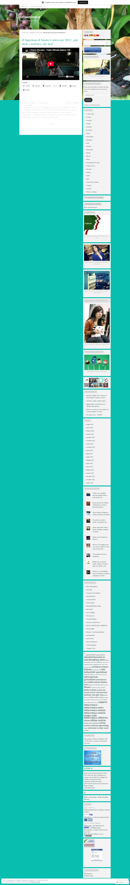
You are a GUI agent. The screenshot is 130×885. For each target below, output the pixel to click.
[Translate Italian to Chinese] (97, 36)
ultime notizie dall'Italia (91, 723)
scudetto (95, 699)
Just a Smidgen (90, 612)
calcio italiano (87, 662)
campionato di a (105, 662)
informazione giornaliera (91, 678)
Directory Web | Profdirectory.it (97, 775)
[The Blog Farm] (89, 834)
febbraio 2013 (90, 470)
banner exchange (88, 786)
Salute (88, 175)
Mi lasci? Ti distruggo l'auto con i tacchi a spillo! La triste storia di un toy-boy (101, 547)
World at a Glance (91, 192)
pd (104, 695)
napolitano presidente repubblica (98, 687)
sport (105, 699)
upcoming (104, 725)
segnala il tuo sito (89, 777)
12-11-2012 (74, 107)
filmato (85, 674)
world (106, 727)
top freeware (87, 773)
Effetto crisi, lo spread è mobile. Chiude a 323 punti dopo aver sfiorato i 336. (100, 564)
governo (98, 674)
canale (106, 664)
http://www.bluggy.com (100, 777)
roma (92, 699)
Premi (88, 159)
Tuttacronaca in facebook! (94, 197)
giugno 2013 (89, 457)
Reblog (88, 172)
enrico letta (98, 669)
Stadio (89, 702)
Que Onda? (89, 609)
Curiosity (97, 856)
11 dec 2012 (36, 107)
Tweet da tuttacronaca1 (90, 207)
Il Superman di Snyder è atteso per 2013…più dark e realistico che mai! (50, 42)
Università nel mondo (92, 182)
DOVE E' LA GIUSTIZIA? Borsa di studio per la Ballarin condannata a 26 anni (101, 573)
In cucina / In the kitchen (36, 6)
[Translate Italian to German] (91, 36)
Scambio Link (88, 779)
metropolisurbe (90, 635)
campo (103, 664)
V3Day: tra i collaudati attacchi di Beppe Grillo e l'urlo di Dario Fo (100, 495)
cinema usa (46, 110)
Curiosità (89, 127)
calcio (107, 660)
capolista (86, 667)
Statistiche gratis (88, 876)
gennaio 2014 (90, 434)
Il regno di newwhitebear (93, 593)
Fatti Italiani (89, 136)
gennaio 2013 (90, 473)
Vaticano (88, 188)
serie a (99, 699)
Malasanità (89, 149)
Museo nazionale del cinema (65, 110)
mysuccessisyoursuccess (93, 622)
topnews (49, 112)
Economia (89, 130)
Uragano (88, 185)
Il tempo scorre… (24, 6)
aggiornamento (100, 655)
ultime (87, 720)
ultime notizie (53, 117)
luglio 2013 (89, 453)
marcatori (106, 685)
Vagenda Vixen (90, 648)
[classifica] (92, 764)
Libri (87, 143)
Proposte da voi (90, 166)
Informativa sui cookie (35, 882)
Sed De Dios (90, 638)
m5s (102, 685)
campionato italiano (88, 664)
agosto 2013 (89, 450)
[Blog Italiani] (96, 828)
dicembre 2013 (90, 437)
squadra (85, 702)
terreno (92, 702)
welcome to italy (95, 727)
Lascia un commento (72, 103)
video (85, 728)
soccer (102, 699)
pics (88, 697)
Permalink (44, 103)
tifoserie (96, 702)
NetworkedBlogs (95, 849)
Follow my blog (97, 859)
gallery (91, 674)
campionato (99, 662)
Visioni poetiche (91, 599)
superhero (35, 112)
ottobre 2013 (89, 444)
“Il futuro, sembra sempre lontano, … (97, 401)
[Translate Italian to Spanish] (94, 36)
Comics (88, 123)
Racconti (88, 169)
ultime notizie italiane (95, 724)
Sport (87, 179)
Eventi (88, 133)
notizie (93, 689)
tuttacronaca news (38, 114)
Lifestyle (88, 146)
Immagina (89, 140)
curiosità (94, 669)
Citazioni (89, 120)
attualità (88, 657)
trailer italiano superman (62, 112)
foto (89, 674)
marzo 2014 (89, 427)
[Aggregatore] (88, 836)
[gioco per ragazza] (88, 828)
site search (87, 823)
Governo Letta (104, 674)
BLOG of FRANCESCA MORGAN (96, 625)
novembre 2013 (90, 440)
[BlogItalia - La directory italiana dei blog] (96, 817)
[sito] (92, 52)
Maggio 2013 (90, 460)
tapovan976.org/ (90, 596)
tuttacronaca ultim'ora (39, 117)
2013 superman (26, 110)
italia (90, 681)
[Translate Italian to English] (85, 36)
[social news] (98, 834)
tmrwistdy (89, 590)
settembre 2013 (90, 447)
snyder (28, 112)
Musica (88, 156)
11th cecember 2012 (64, 107)
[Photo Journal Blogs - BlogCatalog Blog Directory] (97, 799)
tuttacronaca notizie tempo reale (95, 714)
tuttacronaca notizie (53, 114)
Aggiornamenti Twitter (93, 204)
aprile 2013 (89, 463)
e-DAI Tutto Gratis (89, 788)
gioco (94, 674)
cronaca (96, 666)
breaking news (37, 110)
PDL (106, 695)
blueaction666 (90, 629)
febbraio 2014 (90, 431)
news (24, 112)
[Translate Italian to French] (88, 36)
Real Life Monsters (91, 642)
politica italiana (99, 697)
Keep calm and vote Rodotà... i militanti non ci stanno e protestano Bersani (101, 505)
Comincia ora (83, 2)
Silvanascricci (90, 616)
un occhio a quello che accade (28, 21)
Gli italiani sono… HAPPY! (94, 415)
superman (42, 112)
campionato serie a (97, 664)
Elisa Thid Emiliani (91, 586)
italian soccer (92, 685)
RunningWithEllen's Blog (93, 606)
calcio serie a (93, 662)
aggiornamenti (91, 655)
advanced (97, 823)
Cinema (30, 105)
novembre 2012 (90, 480)
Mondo (53, 110)
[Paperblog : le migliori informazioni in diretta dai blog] (88, 816)
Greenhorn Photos (91, 619)
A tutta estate (90, 114)
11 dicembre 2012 (46, 107)
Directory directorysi (97, 773)
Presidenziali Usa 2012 (92, 162)
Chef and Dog (90, 603)
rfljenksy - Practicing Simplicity (95, 632)
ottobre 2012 (89, 483)
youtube (86, 730)
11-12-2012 (54, 107)
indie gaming (87, 739)
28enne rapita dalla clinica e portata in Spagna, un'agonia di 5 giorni (101, 529)
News (93, 855)
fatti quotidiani (99, 672)
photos (85, 697)
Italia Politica (98, 685)
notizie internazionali (98, 692)
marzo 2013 (89, 467)
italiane (97, 681)
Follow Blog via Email (92, 83)
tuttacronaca (29, 17)
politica (92, 697)
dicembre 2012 (90, 476)
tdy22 (25, 103)
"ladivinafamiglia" (91, 645)
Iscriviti (88, 100)
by (91, 823)
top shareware (104, 783)
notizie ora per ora (93, 694)
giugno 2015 (89, 424)
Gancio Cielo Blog (98, 739)
